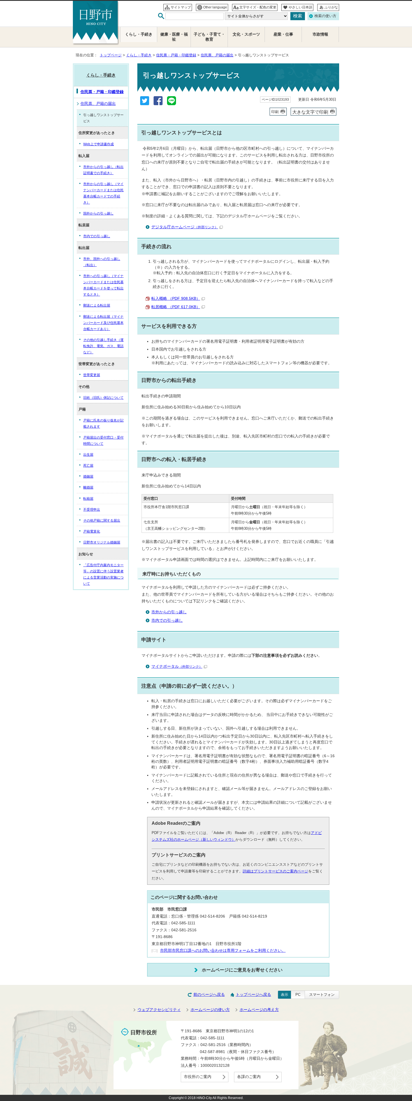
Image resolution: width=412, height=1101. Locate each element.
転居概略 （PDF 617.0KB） (175, 307)
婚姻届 (88, 476)
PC (297, 994)
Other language (215, 7)
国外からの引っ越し (98, 213)
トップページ (111, 55)
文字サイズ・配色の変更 (257, 7)
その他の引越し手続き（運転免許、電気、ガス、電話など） (103, 346)
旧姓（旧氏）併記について (103, 398)
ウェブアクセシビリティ (159, 1010)
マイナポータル (176, 666)
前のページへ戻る (209, 994)
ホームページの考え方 (259, 1010)
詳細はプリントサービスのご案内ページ (275, 871)
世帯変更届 (91, 375)
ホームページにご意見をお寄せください (242, 969)
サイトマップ (181, 7)
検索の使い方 (325, 16)
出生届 (88, 455)
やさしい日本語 (300, 7)
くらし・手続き (139, 55)
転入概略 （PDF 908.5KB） (175, 298)
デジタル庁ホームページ (184, 227)
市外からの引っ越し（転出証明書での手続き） (103, 170)
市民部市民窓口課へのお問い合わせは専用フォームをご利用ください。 (223, 950)
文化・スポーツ (246, 34)
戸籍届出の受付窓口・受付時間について (103, 441)
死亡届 (88, 465)
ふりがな (331, 7)
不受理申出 (91, 510)
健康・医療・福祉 (174, 37)
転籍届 (88, 499)
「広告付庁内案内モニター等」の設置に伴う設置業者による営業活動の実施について (103, 574)
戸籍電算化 (91, 531)
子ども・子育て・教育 (209, 37)
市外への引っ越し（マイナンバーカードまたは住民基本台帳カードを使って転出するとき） (103, 285)
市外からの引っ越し (169, 612)
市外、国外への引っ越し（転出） (101, 262)
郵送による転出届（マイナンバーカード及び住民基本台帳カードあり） (103, 323)
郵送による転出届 (96, 305)
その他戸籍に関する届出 (101, 520)
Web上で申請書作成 (98, 144)
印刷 (275, 112)
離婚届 (88, 487)
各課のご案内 (249, 1077)
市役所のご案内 (197, 1077)
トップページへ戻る (253, 994)
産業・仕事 (283, 34)
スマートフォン (322, 994)
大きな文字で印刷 (310, 111)
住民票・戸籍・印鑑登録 (176, 55)
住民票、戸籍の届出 (217, 55)
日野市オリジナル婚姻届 (101, 542)
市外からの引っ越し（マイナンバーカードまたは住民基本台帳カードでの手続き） (103, 193)
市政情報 (320, 34)
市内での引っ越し (167, 620)
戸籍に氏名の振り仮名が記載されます (103, 423)
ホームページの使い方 (210, 1010)
